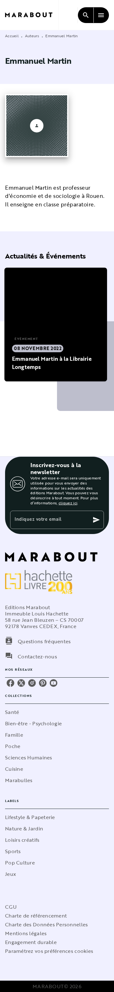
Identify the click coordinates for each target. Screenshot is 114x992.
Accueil (12, 36)
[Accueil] (31, 15)
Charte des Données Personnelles (46, 924)
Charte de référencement (36, 915)
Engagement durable (31, 942)
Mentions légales (26, 933)
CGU (10, 907)
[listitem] (10, 683)
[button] (55, 324)
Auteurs (32, 36)
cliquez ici (68, 503)
